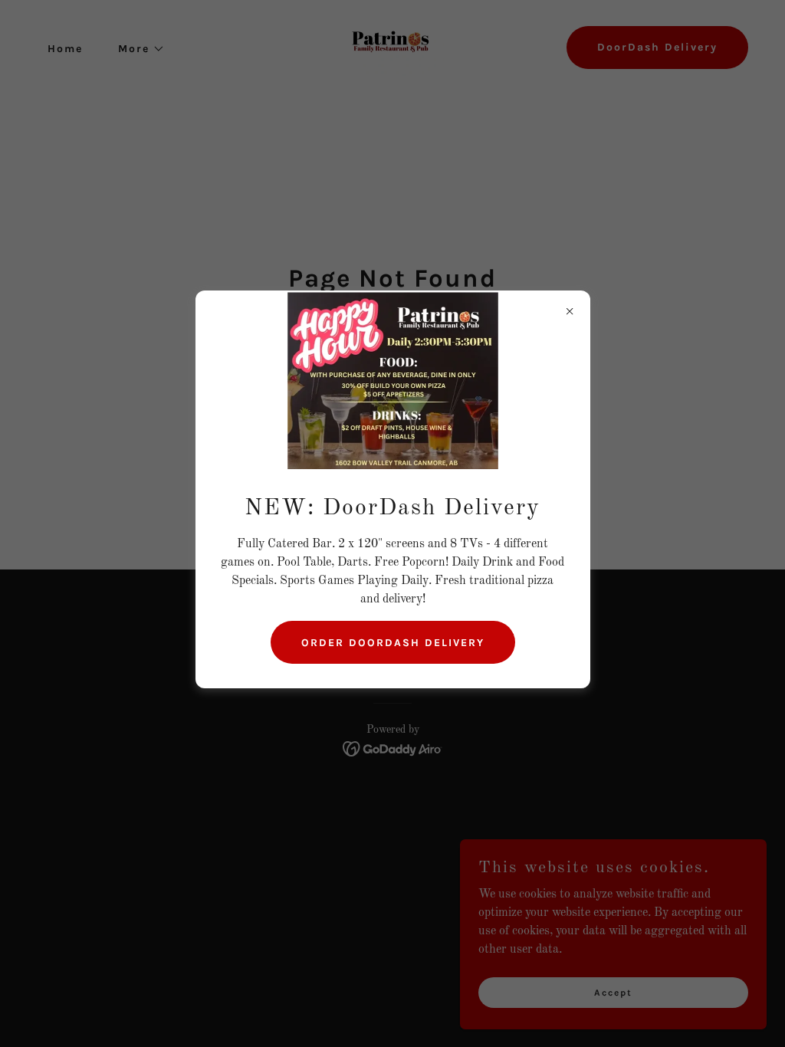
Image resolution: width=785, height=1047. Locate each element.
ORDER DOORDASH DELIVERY (392, 642)
